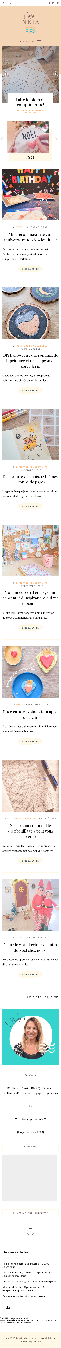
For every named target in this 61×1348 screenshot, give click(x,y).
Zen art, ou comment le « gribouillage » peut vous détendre (30, 831)
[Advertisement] (30, 1178)
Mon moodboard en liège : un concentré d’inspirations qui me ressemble (31, 598)
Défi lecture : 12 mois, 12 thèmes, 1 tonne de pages (31, 479)
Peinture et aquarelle (31, 346)
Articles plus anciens (43, 997)
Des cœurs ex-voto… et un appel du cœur (30, 714)
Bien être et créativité (31, 467)
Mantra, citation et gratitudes (31, 111)
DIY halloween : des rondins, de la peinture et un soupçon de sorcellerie (30, 360)
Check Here (25, 1322)
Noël (30, 157)
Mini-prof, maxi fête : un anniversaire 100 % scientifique (30, 237)
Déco (19, 227)
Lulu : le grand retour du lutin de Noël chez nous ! (30, 947)
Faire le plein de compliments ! (31, 102)
